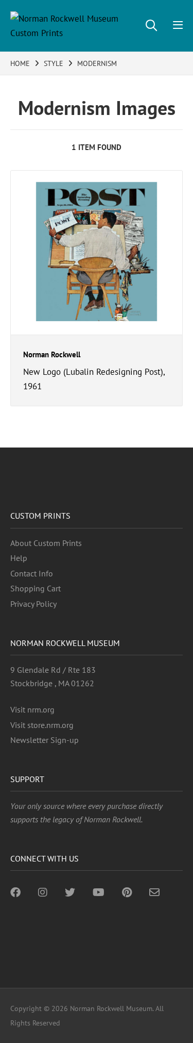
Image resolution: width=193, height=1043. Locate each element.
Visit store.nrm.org (42, 725)
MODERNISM (97, 63)
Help (18, 558)
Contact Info (31, 573)
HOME (20, 63)
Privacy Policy (33, 604)
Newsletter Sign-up (44, 740)
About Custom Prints (46, 543)
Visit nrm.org (32, 709)
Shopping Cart (35, 588)
